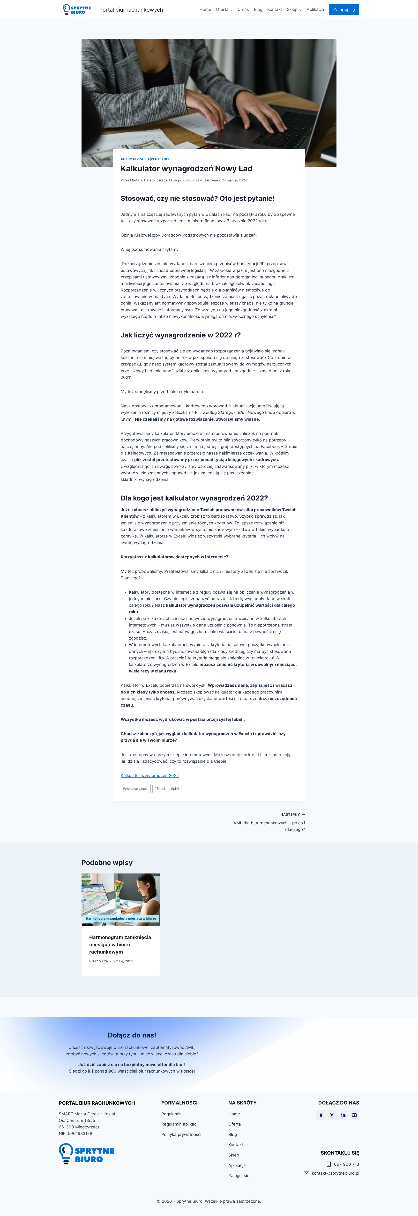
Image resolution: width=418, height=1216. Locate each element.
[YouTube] (354, 1115)
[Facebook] (321, 1115)
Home (205, 9)
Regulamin (171, 1114)
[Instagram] (332, 1115)
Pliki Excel (160, 159)
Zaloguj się (344, 9)
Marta (134, 180)
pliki (175, 789)
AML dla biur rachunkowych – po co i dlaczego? (269, 822)
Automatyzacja (135, 159)
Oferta (234, 1124)
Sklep (233, 1155)
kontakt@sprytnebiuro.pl (335, 1173)
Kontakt (274, 9)
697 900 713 (346, 1164)
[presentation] (121, 899)
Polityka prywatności (181, 1134)
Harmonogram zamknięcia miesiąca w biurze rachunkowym (120, 944)
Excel (160, 789)
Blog (258, 9)
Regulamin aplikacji (179, 1124)
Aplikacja (315, 9)
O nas (243, 9)
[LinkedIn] (343, 1115)
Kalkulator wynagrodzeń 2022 (150, 775)
